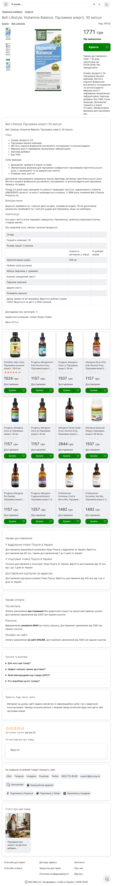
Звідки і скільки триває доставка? (26, 669)
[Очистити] (100, 4)
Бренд (5, 23)
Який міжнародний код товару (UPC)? (29, 675)
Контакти (79, 862)
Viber (9, 776)
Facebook (44, 776)
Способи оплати (13, 868)
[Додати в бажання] (107, 47)
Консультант (17, 784)
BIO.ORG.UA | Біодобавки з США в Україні (51, 882)
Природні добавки (12, 11)
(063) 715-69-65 (69, 776)
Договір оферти (48, 862)
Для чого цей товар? (19, 663)
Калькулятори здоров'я (41, 785)
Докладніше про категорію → (21, 311)
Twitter (55, 776)
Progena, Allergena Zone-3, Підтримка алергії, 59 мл (68, 365)
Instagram (31, 776)
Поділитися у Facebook (21, 793)
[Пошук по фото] (94, 4)
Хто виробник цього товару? (24, 681)
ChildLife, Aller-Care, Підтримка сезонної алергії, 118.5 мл (14, 365)
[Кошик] (107, 5)
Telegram (19, 776)
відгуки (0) (30, 732)
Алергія (29, 11)
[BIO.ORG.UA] (6, 4)
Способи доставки (14, 862)
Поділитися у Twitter (50, 793)
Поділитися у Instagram (78, 793)
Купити (93, 47)
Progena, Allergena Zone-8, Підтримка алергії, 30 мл (13, 430)
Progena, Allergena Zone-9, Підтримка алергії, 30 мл (40, 430)
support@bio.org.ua (90, 776)
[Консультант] (107, 879)
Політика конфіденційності (54, 873)
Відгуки (78, 873)
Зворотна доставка (50, 868)
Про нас (78, 868)
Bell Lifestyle (18, 23)
